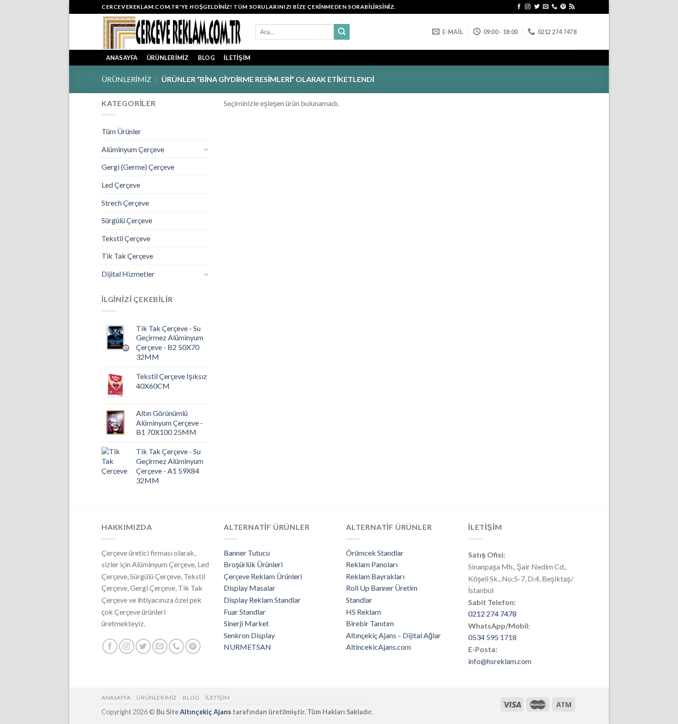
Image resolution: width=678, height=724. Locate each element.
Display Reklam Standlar (262, 599)
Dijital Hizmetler (128, 273)
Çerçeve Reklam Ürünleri (263, 576)
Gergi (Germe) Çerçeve (137, 166)
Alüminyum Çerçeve (132, 149)
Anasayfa (116, 697)
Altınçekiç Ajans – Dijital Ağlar (393, 635)
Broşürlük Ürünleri (253, 564)
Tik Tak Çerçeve (127, 255)
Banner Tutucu (247, 552)
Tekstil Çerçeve (125, 238)
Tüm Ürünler (121, 131)
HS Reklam (363, 611)
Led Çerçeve (120, 184)
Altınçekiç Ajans (205, 712)
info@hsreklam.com (499, 661)
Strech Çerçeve (125, 202)
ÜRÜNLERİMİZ (168, 57)
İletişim (237, 57)
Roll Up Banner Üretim (381, 587)
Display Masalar (249, 587)
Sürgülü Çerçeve (126, 220)
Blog (206, 57)
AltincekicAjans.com (378, 646)
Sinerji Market (246, 623)
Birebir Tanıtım (370, 623)
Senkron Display (249, 635)
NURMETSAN (247, 646)
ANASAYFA (122, 57)
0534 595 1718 (492, 637)
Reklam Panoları (372, 564)
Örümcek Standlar (375, 552)
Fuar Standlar (245, 611)
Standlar (359, 599)
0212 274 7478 (492, 613)
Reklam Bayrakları (375, 576)
